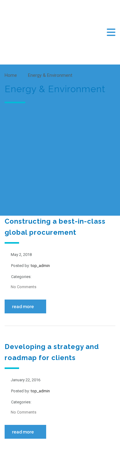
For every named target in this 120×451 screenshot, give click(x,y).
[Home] (35, 32)
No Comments (23, 286)
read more (23, 306)
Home (11, 75)
